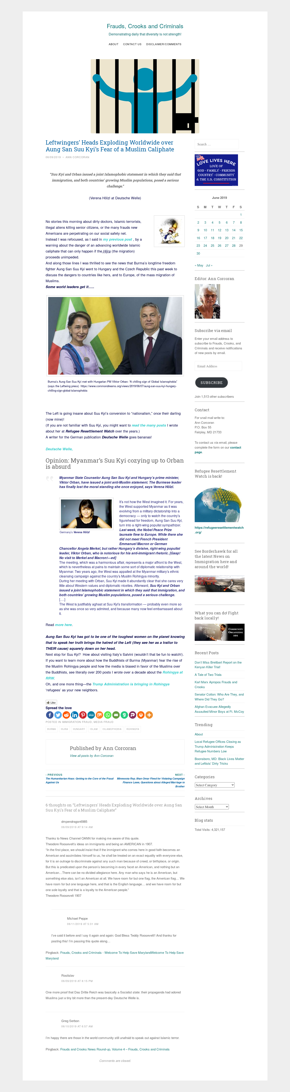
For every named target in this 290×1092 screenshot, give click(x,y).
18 (212, 238)
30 (198, 253)
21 (233, 238)
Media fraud (104, 722)
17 (205, 238)
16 (198, 238)
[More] (149, 715)
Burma (51, 729)
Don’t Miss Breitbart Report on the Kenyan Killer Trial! (218, 664)
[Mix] (99, 715)
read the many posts (149, 425)
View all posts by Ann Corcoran (91, 755)
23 (198, 245)
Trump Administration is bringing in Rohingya (130, 683)
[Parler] (132, 715)
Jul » (209, 265)
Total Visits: (203, 829)
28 (233, 245)
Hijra (64, 729)
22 (241, 238)
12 (219, 230)
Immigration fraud (77, 722)
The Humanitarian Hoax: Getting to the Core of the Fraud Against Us (79, 778)
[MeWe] (91, 715)
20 (226, 238)
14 (233, 230)
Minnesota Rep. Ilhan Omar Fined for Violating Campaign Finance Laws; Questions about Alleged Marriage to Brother (151, 780)
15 (241, 230)
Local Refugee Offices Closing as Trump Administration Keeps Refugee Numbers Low (218, 746)
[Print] (141, 715)
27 (226, 245)
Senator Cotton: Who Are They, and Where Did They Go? (219, 696)
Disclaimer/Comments (164, 44)
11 (212, 230)
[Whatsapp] (107, 715)
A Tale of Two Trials (208, 674)
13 (226, 230)
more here (63, 624)
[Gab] (124, 715)
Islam (94, 729)
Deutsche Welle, (59, 448)
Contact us (132, 44)
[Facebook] (49, 715)
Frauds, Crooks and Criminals (145, 26)
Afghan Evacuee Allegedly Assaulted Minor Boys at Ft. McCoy (219, 709)
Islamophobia (112, 729)
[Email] (116, 715)
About (113, 44)
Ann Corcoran (77, 157)
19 (219, 238)
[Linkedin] (74, 715)
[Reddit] (66, 715)
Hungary (79, 729)
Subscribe (212, 382)
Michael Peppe (77, 918)
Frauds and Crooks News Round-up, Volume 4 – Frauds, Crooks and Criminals (115, 1049)
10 (205, 230)
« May (199, 265)
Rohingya (133, 729)
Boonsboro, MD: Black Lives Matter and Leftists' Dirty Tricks (219, 761)
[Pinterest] (83, 715)
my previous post (117, 239)
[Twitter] (58, 715)
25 (212, 245)
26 (219, 245)
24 (205, 245)
